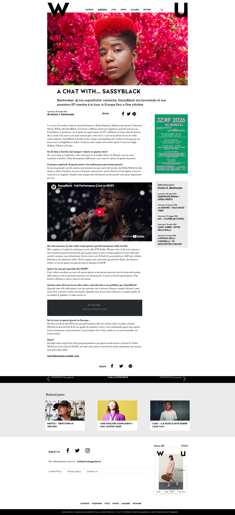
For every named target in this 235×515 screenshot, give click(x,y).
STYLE (114, 10)
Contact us (92, 471)
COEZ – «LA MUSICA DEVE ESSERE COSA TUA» (169, 425)
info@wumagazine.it (89, 461)
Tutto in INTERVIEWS (118, 378)
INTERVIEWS (102, 10)
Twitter (128, 114)
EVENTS (123, 10)
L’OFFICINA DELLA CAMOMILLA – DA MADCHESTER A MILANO (170, 241)
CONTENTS (89, 10)
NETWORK (147, 10)
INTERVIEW (63, 377)
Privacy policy (74, 471)
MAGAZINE (135, 10)
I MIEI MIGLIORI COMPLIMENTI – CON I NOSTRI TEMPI (117, 425)
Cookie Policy (55, 471)
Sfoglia (184, 446)
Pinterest (134, 114)
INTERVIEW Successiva (171, 377)
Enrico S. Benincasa (62, 114)
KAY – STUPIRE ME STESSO (171, 219)
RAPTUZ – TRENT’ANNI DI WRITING (60, 425)
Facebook (123, 114)
